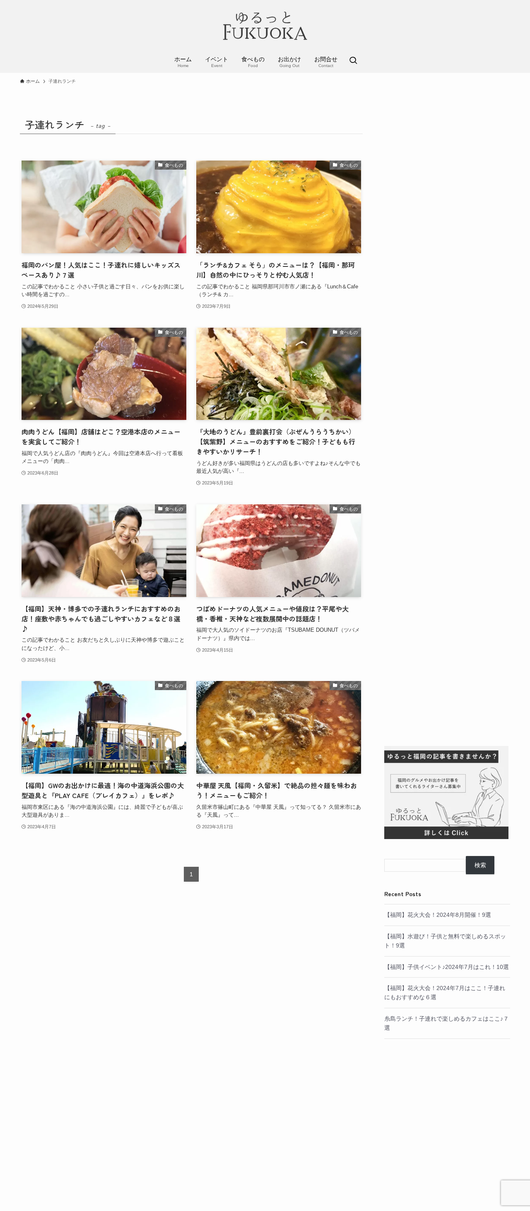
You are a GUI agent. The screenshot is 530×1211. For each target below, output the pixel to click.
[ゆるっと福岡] (265, 26)
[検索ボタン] (353, 61)
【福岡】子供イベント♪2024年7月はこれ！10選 (446, 967)
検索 (480, 865)
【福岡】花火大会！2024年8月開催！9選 (437, 914)
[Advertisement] (447, 423)
